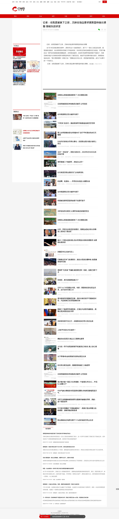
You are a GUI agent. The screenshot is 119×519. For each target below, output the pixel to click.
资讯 (17, 2)
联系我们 (53, 514)
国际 (28, 16)
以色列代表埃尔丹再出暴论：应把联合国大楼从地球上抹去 (77, 142)
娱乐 (27, 2)
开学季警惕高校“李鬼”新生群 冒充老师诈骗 (64, 516)
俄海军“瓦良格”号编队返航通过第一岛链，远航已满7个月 (77, 271)
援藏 (41, 2)
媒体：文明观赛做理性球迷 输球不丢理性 (19, 57)
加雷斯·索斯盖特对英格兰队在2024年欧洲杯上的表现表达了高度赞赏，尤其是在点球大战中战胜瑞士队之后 (73, 461)
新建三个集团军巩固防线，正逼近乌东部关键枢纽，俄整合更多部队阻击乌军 (77, 310)
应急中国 (69, 2)
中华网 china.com (19, 9)
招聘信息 (58, 514)
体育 (53, 16)
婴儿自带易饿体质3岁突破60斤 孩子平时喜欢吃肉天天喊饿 (77, 133)
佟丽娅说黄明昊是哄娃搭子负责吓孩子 (71, 200)
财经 (24, 2)
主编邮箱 (59, 511)
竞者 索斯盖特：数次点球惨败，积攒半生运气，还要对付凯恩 (58, 457)
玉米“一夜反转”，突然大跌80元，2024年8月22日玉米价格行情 (77, 153)
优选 (55, 2)
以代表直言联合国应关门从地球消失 (70, 172)
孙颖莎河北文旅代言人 (66, 251)
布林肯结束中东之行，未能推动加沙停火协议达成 (75, 321)
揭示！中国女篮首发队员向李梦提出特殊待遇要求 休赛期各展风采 (77, 241)
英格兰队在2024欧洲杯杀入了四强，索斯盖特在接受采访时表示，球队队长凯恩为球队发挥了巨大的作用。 (73, 450)
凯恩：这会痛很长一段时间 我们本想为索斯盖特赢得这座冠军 (58, 468)
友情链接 (72, 514)
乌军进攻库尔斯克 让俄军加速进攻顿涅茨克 (73, 211)
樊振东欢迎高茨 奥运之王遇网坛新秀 (71, 338)
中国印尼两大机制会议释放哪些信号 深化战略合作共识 (19, 84)
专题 (66, 16)
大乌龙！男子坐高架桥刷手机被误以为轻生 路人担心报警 (77, 347)
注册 (99, 1)
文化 (38, 2)
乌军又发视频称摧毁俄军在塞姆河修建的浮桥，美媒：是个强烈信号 (77, 400)
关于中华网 (43, 514)
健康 (48, 2)
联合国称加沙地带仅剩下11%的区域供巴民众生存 (75, 420)
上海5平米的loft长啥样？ (67, 330)
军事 (20, 2)
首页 (13, 2)
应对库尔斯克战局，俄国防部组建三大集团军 (74, 365)
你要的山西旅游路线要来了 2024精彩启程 (73, 95)
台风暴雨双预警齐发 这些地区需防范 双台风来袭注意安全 (33, 71)
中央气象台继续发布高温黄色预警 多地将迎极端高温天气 (77, 391)
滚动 (103, 16)
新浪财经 (56, 29)
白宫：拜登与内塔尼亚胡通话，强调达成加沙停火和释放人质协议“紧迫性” (77, 230)
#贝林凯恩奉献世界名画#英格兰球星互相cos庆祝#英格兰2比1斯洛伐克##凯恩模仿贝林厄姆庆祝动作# (72, 500)
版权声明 (63, 514)
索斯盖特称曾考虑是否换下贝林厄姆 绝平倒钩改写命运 (56, 433)
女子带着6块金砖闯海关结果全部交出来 (72, 356)
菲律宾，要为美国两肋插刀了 (68, 280)
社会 (40, 16)
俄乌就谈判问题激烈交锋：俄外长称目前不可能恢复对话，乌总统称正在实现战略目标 (77, 299)
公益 (51, 2)
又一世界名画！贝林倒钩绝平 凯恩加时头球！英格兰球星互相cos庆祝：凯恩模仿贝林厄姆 (65, 497)
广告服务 (49, 514)
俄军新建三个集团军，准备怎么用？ (70, 162)
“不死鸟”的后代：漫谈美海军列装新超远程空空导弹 (76, 123)
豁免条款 (67, 514)
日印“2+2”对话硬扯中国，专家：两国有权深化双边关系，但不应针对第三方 (77, 288)
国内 (15, 16)
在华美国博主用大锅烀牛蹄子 (68, 114)
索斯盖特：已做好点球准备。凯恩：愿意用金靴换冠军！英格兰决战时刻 (61, 484)
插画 (44, 2)
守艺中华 (63, 2)
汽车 (31, 2)
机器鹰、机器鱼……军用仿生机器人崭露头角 (74, 181)
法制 (58, 2)
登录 (105, 1)
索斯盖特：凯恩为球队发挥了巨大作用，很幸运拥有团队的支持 (59, 446)
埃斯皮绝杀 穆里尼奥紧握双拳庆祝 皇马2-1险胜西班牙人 (19, 71)
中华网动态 (77, 514)
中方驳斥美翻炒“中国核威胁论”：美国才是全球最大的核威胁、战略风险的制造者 (77, 409)
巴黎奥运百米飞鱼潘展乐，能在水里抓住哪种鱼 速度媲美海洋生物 (77, 260)
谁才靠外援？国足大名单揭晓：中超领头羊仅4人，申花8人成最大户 (77, 383)
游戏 (34, 2)
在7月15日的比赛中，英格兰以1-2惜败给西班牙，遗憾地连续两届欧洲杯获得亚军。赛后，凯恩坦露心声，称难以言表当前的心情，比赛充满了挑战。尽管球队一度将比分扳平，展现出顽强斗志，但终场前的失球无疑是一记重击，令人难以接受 (74, 473)
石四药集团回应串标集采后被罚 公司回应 (72, 104)
